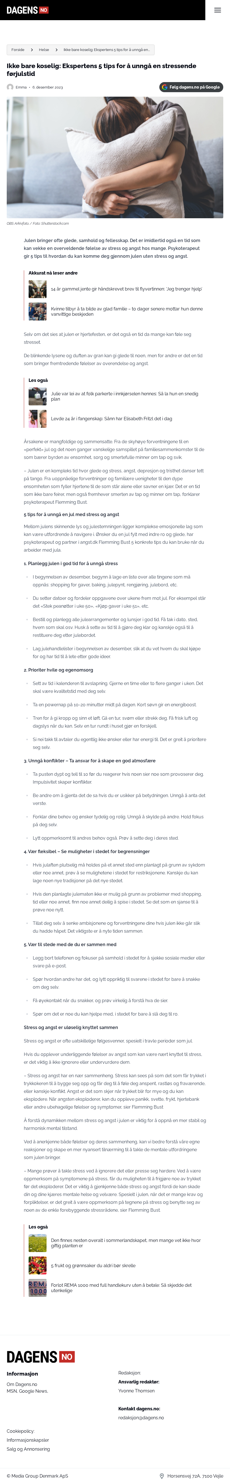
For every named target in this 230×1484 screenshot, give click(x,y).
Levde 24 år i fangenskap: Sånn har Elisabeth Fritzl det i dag (111, 418)
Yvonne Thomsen (136, 1391)
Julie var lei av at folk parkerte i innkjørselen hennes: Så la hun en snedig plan (124, 396)
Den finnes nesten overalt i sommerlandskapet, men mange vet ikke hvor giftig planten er (126, 1243)
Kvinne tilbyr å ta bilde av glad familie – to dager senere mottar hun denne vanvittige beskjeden (127, 311)
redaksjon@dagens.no (141, 1417)
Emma (21, 87)
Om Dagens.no (22, 1384)
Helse (44, 50)
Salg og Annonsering (28, 1449)
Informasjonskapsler (28, 1440)
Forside (18, 50)
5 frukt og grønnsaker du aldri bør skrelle (93, 1265)
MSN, (13, 1391)
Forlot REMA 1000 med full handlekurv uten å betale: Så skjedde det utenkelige (121, 1288)
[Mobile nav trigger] (217, 10)
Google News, (33, 1391)
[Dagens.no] (106, 10)
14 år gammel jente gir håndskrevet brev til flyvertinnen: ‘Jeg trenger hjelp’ (126, 289)
